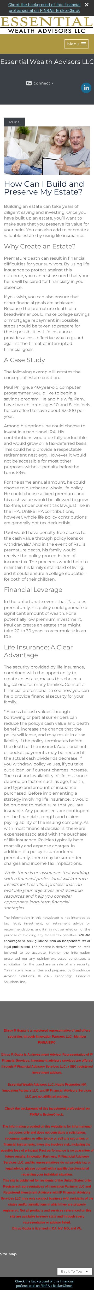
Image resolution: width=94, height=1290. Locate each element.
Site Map (8, 1254)
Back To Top (72, 1271)
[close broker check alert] (87, 5)
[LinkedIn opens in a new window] (86, 91)
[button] (76, 43)
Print (14, 122)
